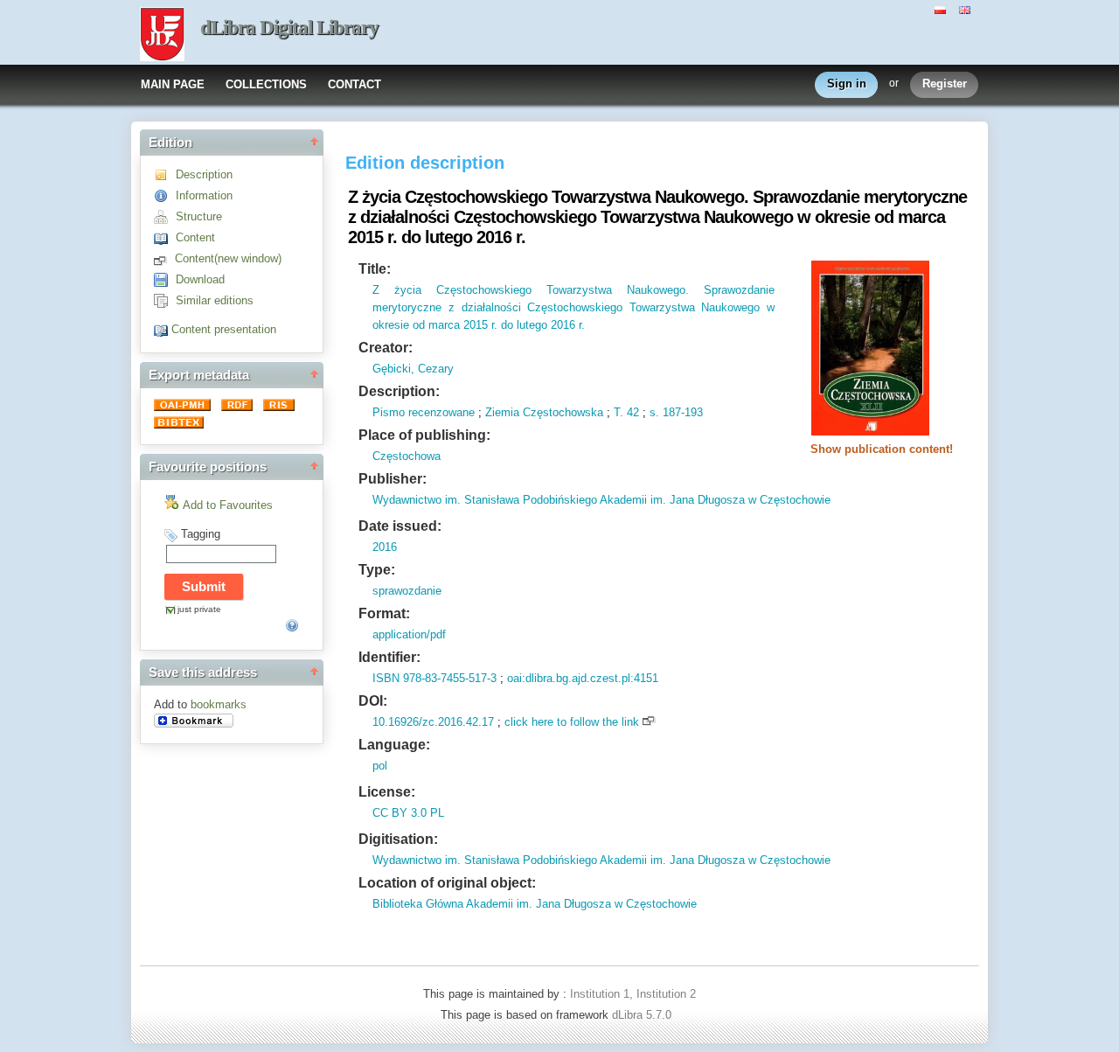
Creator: (385, 347)
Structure (199, 216)
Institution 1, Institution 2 (633, 993)
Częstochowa (406, 456)
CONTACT (354, 84)
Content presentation (223, 329)
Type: (376, 569)
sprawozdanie (406, 590)
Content (195, 237)
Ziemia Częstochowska (544, 412)
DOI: (372, 700)
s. (654, 412)
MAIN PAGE (173, 84)
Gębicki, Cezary (413, 368)
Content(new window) (228, 258)
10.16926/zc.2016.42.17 (433, 721)
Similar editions (215, 300)
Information (204, 195)
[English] (967, 8)
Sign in (846, 83)
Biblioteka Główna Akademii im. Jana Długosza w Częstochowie (534, 903)
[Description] (165, 174)
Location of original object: (447, 882)
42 (631, 412)
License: (386, 791)
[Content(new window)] (164, 258)
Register (944, 83)
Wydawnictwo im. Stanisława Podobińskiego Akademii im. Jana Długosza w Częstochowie (601, 499)
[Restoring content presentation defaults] (162, 329)
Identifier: (389, 657)
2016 (384, 547)
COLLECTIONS (266, 84)
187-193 (681, 412)
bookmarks (219, 704)
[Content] (165, 237)
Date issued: (399, 526)
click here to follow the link (571, 721)
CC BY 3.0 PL (408, 812)
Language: (394, 744)
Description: (399, 391)
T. (618, 412)
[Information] (165, 195)
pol (379, 765)
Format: (384, 613)
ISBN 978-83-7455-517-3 (434, 678)
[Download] (165, 279)
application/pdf (409, 634)
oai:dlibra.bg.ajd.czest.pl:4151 (582, 678)
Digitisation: (398, 839)
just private (199, 609)
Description (204, 174)
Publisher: (392, 478)
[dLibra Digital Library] (162, 36)
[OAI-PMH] (184, 407)
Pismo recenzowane (423, 412)
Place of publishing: (424, 435)
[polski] (942, 8)
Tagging (200, 533)
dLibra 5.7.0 (643, 1014)
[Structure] (165, 216)
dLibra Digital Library (289, 27)
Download (200, 279)
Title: (374, 268)
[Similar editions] (165, 300)
